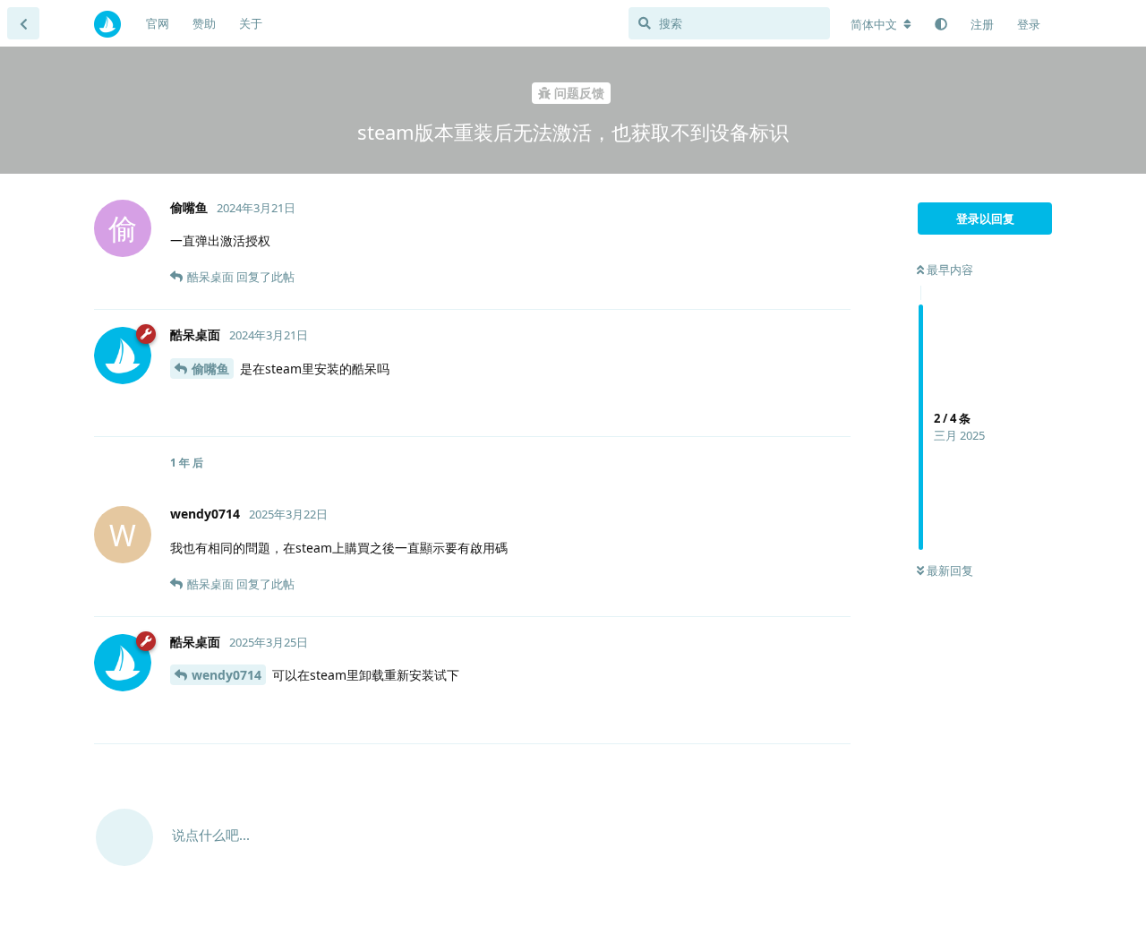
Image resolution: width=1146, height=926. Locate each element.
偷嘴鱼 (210, 368)
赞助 (204, 23)
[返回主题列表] (23, 23)
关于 (250, 23)
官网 (157, 23)
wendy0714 (226, 674)
